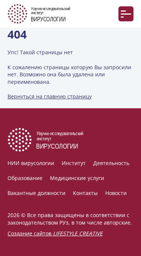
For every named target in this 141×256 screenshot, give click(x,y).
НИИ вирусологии (31, 163)
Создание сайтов (55, 233)
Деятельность (111, 163)
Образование (25, 178)
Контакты (85, 192)
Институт (74, 163)
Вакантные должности (36, 192)
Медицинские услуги (77, 178)
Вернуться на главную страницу (50, 96)
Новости (116, 192)
